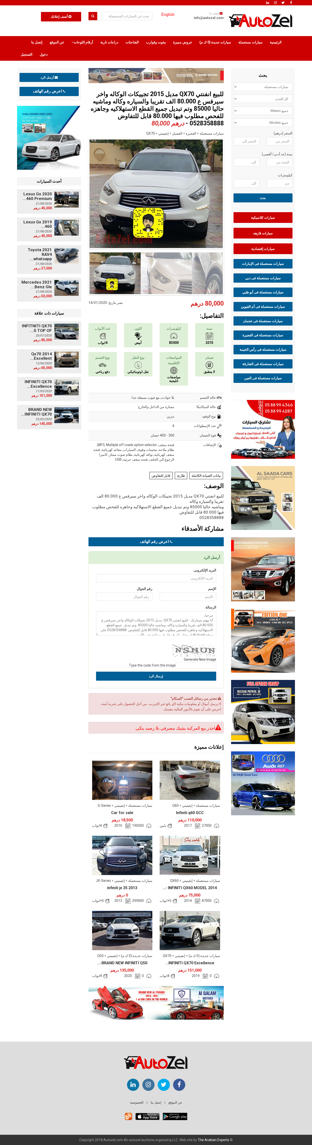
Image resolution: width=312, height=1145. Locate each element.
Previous (81, 192)
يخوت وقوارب (156, 42)
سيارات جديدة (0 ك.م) (215, 42)
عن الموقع (57, 42)
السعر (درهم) (283, 133)
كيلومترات (285, 175)
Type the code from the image (152, 665)
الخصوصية (137, 1102)
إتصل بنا (36, 42)
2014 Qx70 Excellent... (41, 356)
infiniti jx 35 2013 (122, 888)
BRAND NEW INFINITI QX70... (36, 412)
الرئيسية (276, 42)
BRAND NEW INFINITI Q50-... (122, 963)
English (168, 14)
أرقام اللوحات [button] (83, 42)
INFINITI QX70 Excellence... (190, 963)
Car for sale (122, 812)
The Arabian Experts (213, 1140)
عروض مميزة (182, 42)
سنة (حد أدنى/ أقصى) (277, 154)
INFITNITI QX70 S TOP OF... (37, 328)
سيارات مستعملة (250, 42)
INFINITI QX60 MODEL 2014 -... (190, 888)
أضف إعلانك (59, 17)
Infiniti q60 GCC (190, 812)
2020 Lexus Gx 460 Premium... (37, 196)
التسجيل (26, 54)
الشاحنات (132, 42)
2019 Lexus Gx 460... (37, 224)
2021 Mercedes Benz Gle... (36, 284)
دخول (44, 54)
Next (231, 192)
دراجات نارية (109, 42)
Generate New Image (200, 659)
